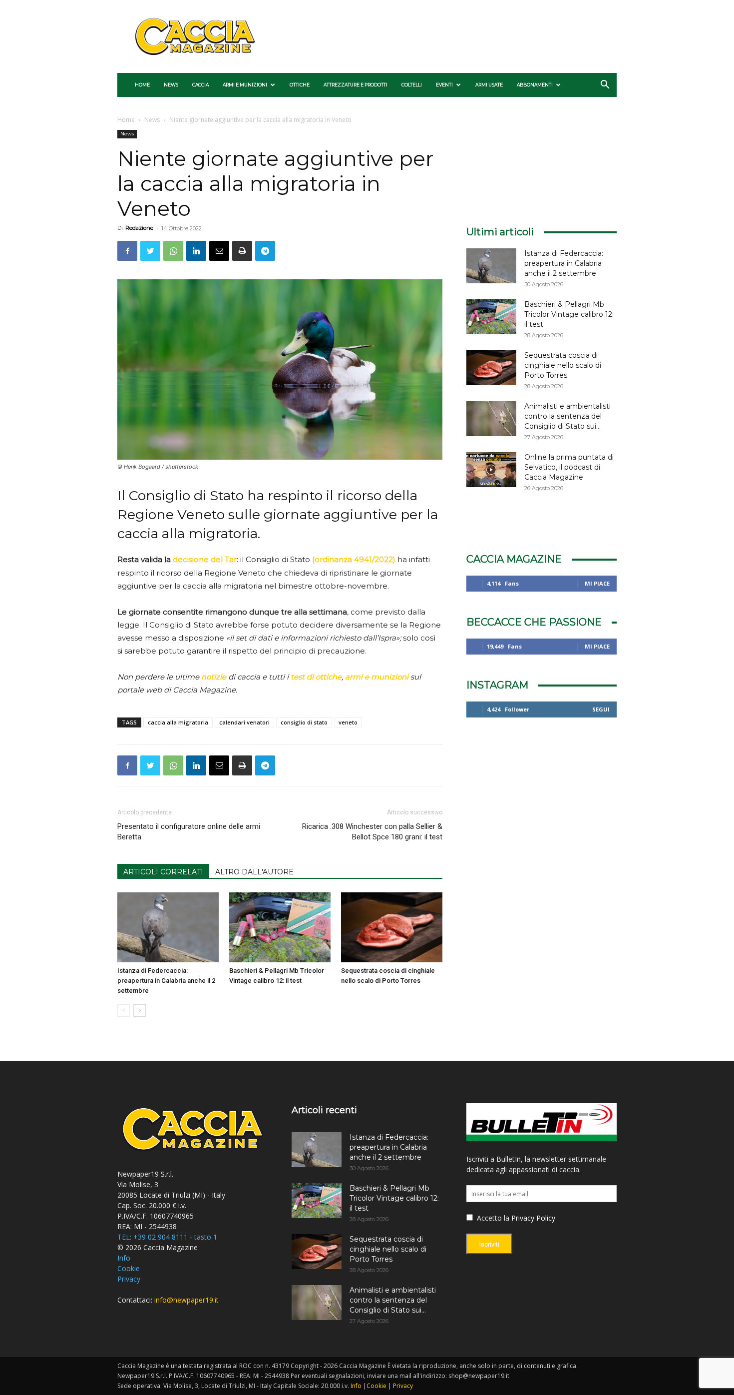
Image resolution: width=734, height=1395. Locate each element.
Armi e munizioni (245, 84)
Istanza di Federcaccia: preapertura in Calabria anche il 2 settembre (166, 980)
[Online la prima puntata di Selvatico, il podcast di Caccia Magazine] (491, 469)
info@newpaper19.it (186, 1300)
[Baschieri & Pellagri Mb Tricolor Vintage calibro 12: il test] (280, 927)
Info (123, 1258)
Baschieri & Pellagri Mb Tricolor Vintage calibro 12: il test (569, 314)
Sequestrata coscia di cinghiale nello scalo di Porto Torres (562, 365)
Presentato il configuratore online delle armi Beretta (188, 831)
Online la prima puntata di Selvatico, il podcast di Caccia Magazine (569, 467)
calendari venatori (244, 722)
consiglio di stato (304, 722)
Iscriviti (489, 1244)
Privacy (128, 1279)
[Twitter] (150, 251)
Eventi (444, 84)
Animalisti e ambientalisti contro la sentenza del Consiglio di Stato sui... (567, 416)
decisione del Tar (205, 559)
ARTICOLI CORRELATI (163, 871)
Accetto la (492, 1218)
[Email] (219, 251)
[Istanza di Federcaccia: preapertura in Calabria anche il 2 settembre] (168, 927)
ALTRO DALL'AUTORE (254, 871)
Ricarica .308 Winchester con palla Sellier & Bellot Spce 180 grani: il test (372, 831)
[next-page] (139, 1010)
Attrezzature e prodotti (355, 84)
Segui (601, 709)
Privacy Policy (533, 1218)
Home (142, 84)
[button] (605, 85)
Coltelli (411, 84)
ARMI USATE (489, 84)
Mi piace (597, 583)
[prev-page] (123, 1010)
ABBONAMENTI (535, 84)
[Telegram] (265, 251)
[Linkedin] (196, 251)
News (171, 84)
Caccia (200, 84)
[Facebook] (127, 251)
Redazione (139, 227)
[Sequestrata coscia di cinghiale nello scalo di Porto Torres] (391, 927)
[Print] (242, 251)
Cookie (128, 1268)
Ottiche (300, 84)
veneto (348, 722)
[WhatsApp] (173, 251)
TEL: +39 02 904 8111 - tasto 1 (167, 1237)
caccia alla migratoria (178, 722)
